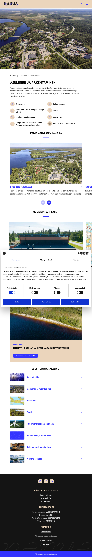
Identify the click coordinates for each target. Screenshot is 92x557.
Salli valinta (46, 302)
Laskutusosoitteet (46, 540)
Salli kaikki (75, 302)
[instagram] (40, 481)
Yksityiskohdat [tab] (46, 260)
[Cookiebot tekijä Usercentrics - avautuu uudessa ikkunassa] (79, 253)
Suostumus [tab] (16, 260)
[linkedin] (52, 481)
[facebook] (46, 481)
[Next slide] (49, 202)
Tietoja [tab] (76, 260)
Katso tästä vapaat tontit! (25, 356)
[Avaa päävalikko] (87, 3)
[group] (46, 171)
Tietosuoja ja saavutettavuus (46, 536)
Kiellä (17, 302)
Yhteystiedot (46, 532)
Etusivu (13, 75)
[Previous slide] (43, 202)
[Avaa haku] (82, 3)
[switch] (35, 292)
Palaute (46, 544)
